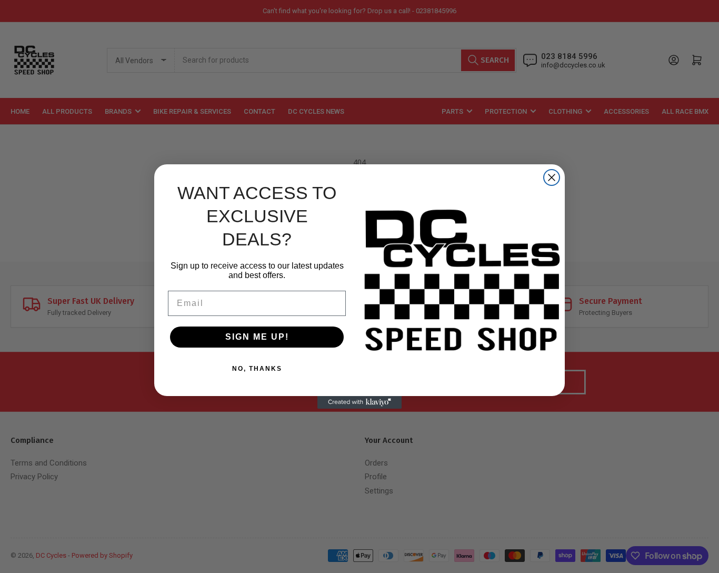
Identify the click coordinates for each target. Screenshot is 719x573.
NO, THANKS (257, 368)
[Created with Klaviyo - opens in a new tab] (359, 402)
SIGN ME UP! (257, 336)
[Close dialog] (552, 177)
